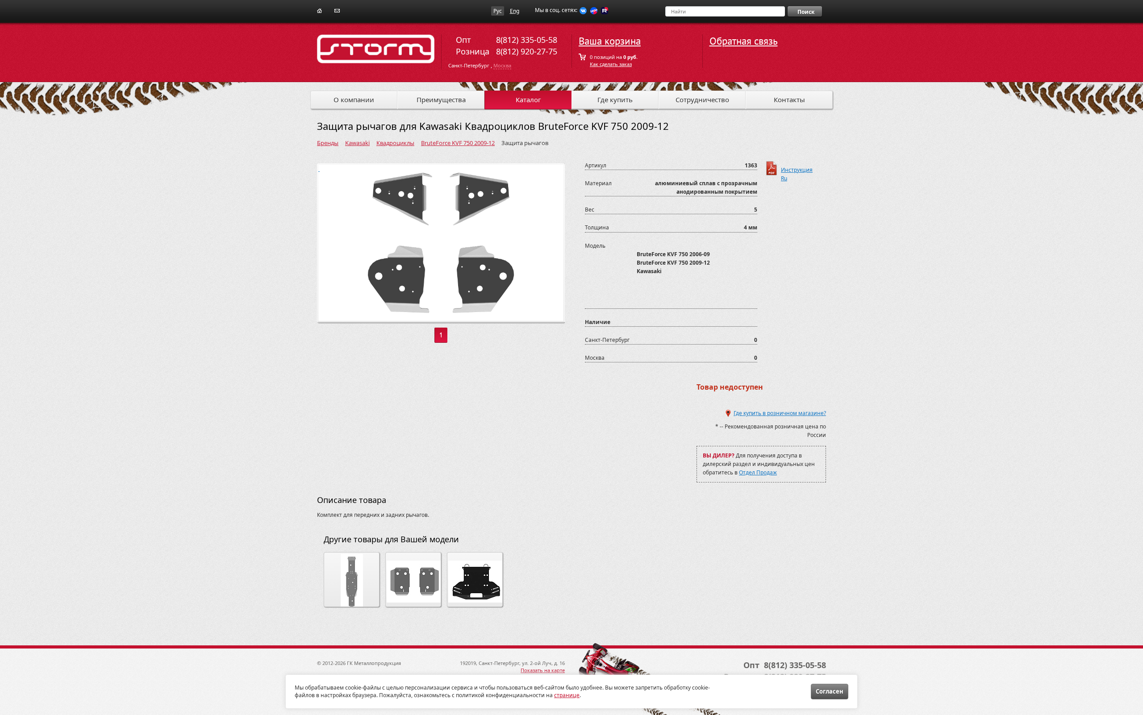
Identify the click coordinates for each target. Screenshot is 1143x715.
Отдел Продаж (758, 472)
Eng (514, 11)
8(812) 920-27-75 (526, 51)
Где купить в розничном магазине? (780, 413)
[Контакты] (337, 10)
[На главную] (319, 10)
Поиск (805, 12)
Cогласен (829, 691)
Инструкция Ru (797, 170)
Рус (497, 11)
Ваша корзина (610, 41)
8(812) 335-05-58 (526, 39)
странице (567, 695)
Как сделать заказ (611, 64)
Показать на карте (543, 670)
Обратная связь (743, 41)
